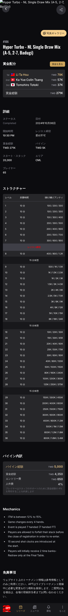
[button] (61, 10)
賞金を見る (57, 64)
